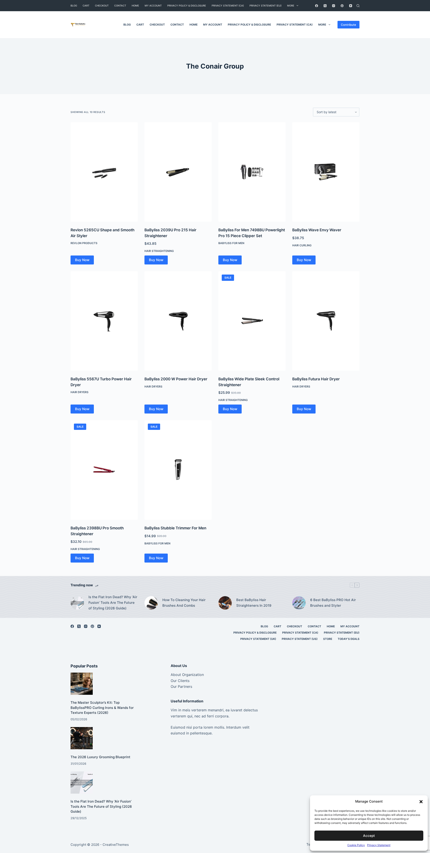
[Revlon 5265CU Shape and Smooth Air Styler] (104, 172)
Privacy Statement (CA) (228, 5)
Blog (74, 5)
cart (86, 5)
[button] (421, 801)
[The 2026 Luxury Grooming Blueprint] (82, 738)
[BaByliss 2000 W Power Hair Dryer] (178, 321)
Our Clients (180, 680)
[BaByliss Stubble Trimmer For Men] (178, 470)
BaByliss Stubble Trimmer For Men (175, 528)
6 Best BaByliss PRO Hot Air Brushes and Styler (333, 603)
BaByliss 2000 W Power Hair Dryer (175, 379)
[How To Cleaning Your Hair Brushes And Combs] (151, 603)
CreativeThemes (116, 844)
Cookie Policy (356, 845)
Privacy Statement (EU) (265, 5)
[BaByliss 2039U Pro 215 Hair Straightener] (178, 172)
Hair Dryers (79, 392)
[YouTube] (350, 5)
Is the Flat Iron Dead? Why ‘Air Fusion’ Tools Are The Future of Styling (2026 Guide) (112, 602)
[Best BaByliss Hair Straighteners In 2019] (225, 603)
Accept (369, 836)
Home (135, 5)
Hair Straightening (159, 251)
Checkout (102, 5)
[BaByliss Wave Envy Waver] (325, 172)
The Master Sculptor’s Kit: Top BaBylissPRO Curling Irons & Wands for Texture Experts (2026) (102, 707)
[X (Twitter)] (325, 5)
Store (327, 639)
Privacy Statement (378, 845)
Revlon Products (84, 243)
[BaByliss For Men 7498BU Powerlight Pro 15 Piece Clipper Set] (252, 172)
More (290, 5)
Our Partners (181, 686)
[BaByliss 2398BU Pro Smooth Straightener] (104, 470)
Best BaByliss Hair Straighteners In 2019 (253, 603)
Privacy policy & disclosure (186, 5)
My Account (153, 5)
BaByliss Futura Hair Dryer (316, 379)
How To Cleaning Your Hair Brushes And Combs (184, 603)
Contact (120, 5)
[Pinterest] (342, 5)
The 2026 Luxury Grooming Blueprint (100, 757)
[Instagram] (333, 5)
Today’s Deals (348, 639)
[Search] (358, 5)
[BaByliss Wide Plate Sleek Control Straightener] (252, 321)
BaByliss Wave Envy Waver (316, 230)
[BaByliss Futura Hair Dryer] (325, 321)
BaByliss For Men (231, 243)
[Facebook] (316, 5)
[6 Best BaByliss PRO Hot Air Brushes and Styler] (299, 603)
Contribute (348, 24)
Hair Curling (302, 245)
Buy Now (82, 260)
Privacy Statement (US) (300, 639)
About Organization (187, 674)
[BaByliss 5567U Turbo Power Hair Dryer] (104, 321)
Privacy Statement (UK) (258, 639)
